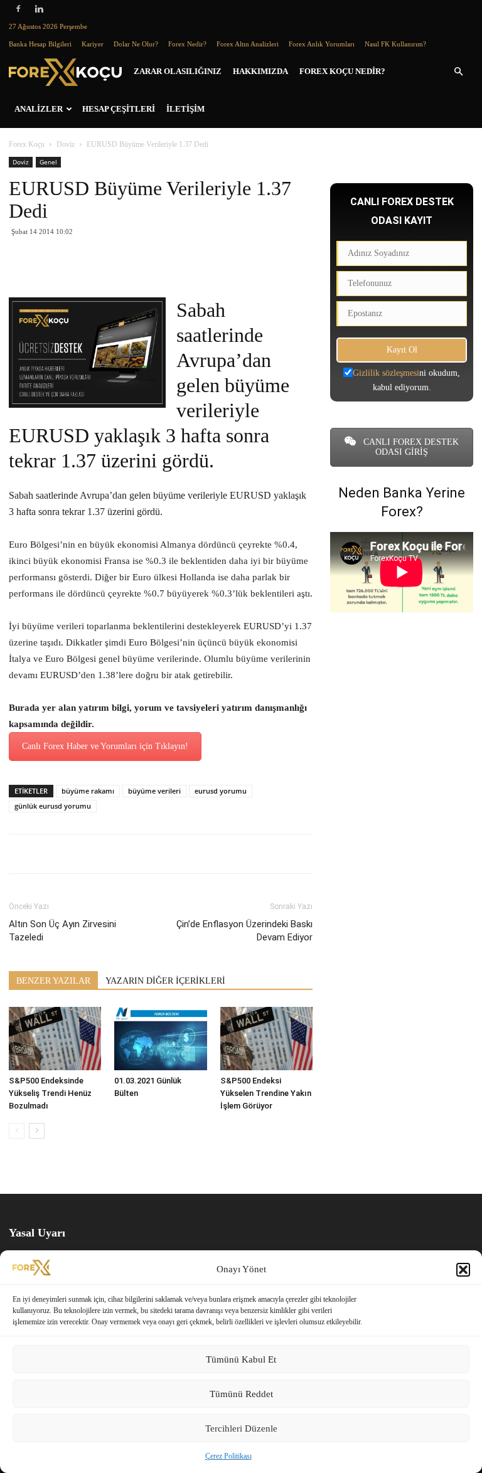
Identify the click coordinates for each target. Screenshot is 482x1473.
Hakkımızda (260, 71)
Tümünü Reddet (241, 1394)
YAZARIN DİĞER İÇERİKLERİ (165, 981)
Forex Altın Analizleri (248, 44)
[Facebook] (18, 9)
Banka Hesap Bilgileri (40, 44)
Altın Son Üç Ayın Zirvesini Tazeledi (62, 930)
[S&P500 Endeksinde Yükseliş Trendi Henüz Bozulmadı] (55, 1038)
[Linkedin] (38, 9)
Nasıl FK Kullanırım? (395, 44)
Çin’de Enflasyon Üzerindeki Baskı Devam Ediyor (244, 930)
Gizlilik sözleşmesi (386, 373)
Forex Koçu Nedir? (342, 71)
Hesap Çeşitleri (118, 109)
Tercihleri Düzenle (241, 1428)
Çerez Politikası (228, 1456)
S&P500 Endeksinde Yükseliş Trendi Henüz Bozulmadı (50, 1093)
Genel (48, 161)
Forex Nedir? (187, 44)
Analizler (38, 109)
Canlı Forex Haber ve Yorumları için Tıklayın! (105, 746)
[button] (463, 1269)
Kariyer (93, 44)
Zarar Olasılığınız (178, 71)
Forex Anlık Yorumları (322, 44)
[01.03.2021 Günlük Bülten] (160, 1038)
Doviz (65, 144)
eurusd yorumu (221, 790)
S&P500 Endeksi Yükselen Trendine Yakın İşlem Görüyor (265, 1093)
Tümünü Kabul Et (241, 1359)
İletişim (185, 109)
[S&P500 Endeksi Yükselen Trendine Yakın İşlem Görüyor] (266, 1038)
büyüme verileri (154, 790)
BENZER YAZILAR (53, 981)
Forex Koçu (27, 144)
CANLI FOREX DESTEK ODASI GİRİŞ (410, 447)
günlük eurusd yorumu (52, 806)
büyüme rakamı (88, 790)
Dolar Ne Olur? (136, 44)
